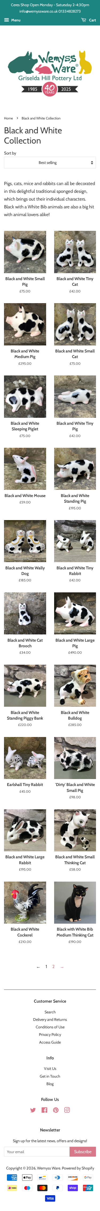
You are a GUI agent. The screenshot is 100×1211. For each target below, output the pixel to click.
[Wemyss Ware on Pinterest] (56, 1111)
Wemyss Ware (48, 1168)
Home (8, 118)
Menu (15, 20)
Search (50, 1012)
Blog (50, 1083)
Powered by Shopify (78, 1168)
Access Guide (50, 1042)
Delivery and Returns (50, 1019)
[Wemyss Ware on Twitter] (33, 1111)
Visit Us (50, 1068)
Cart (92, 20)
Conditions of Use (50, 1027)
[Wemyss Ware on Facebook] (44, 1111)
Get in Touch (50, 1076)
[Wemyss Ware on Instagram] (67, 1111)
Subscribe (82, 1151)
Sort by (10, 153)
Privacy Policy (50, 1034)
